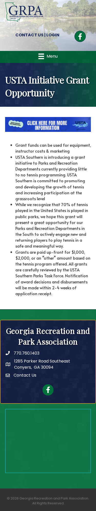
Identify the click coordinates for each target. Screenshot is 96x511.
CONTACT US (29, 35)
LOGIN (52, 35)
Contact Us (25, 375)
